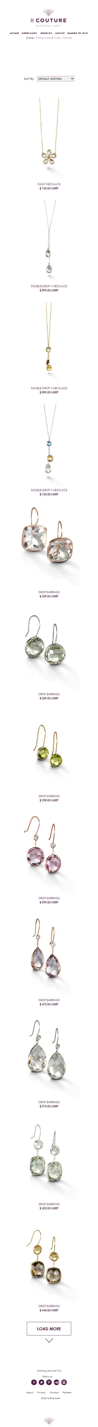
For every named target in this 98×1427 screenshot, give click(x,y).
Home (30, 37)
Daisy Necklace (49, 186)
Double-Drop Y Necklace (49, 288)
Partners (67, 1392)
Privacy (41, 1392)
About (29, 1392)
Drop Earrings (49, 594)
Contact (54, 1392)
